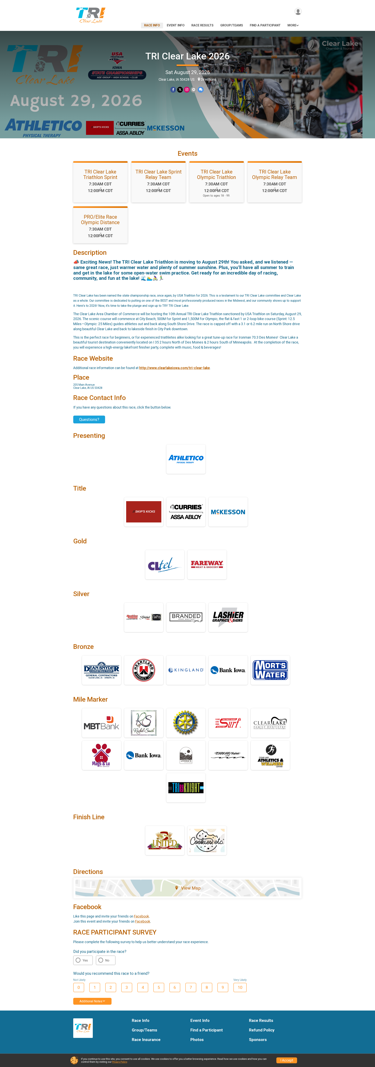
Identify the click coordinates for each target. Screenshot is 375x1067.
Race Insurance (146, 1039)
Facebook (141, 916)
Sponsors (258, 1039)
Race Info (152, 25)
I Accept (286, 1060)
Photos (197, 1039)
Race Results (202, 25)
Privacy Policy (119, 1061)
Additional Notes (90, 1001)
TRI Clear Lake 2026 (187, 56)
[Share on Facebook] (173, 89)
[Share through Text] (201, 89)
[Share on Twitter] (180, 89)
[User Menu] (298, 11)
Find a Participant (265, 25)
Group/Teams (231, 25)
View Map (191, 888)
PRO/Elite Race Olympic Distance (100, 219)
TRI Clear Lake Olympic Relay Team (274, 174)
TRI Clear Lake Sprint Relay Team (158, 174)
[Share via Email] (193, 89)
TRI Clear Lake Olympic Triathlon (216, 174)
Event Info (176, 25)
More (292, 25)
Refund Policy (261, 1030)
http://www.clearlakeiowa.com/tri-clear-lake (174, 368)
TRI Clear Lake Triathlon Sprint (100, 174)
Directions (208, 79)
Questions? (89, 419)
